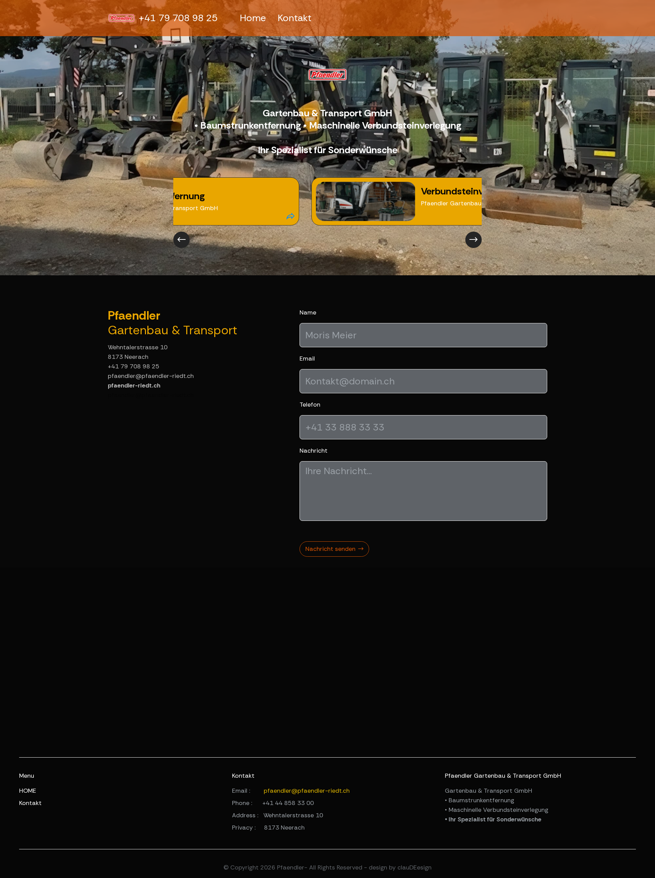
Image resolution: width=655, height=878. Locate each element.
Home (253, 18)
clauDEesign (414, 867)
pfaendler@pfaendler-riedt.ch (151, 395)
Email (307, 358)
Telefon (310, 404)
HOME (27, 791)
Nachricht (314, 451)
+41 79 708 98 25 (178, 18)
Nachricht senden (330, 549)
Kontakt (294, 18)
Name (308, 312)
